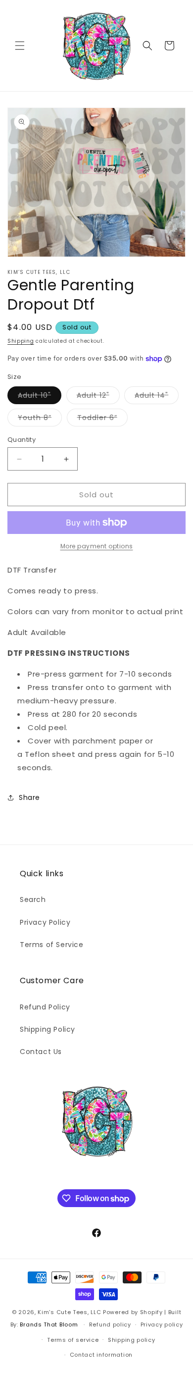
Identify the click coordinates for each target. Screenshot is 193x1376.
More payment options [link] (96, 546)
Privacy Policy (45, 922)
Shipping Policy (47, 1029)
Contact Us (41, 1052)
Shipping (20, 341)
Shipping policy (131, 1340)
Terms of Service (52, 945)
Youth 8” (40, 419)
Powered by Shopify (133, 1312)
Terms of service (72, 1340)
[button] (20, 45)
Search (33, 899)
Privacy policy (162, 1324)
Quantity (21, 439)
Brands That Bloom (49, 1324)
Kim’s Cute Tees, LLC (69, 1312)
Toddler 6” (102, 419)
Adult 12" (98, 397)
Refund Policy (45, 1007)
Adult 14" (157, 397)
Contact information (101, 1355)
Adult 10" (39, 397)
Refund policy (110, 1324)
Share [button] (29, 797)
